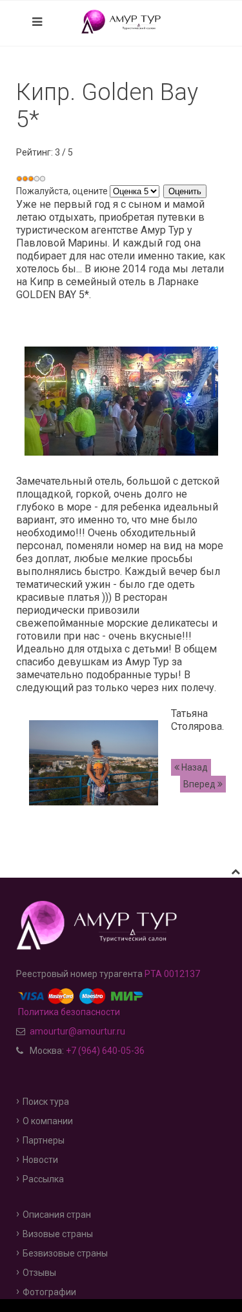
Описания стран (57, 1214)
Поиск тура (46, 1101)
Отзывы (39, 1272)
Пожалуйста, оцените (62, 191)
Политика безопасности (68, 1012)
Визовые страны (58, 1234)
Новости (40, 1160)
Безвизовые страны (65, 1253)
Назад (193, 767)
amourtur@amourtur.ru (77, 1031)
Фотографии (49, 1292)
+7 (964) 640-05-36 (105, 1050)
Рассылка (43, 1179)
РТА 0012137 (172, 974)
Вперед (200, 784)
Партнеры (44, 1140)
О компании (48, 1121)
